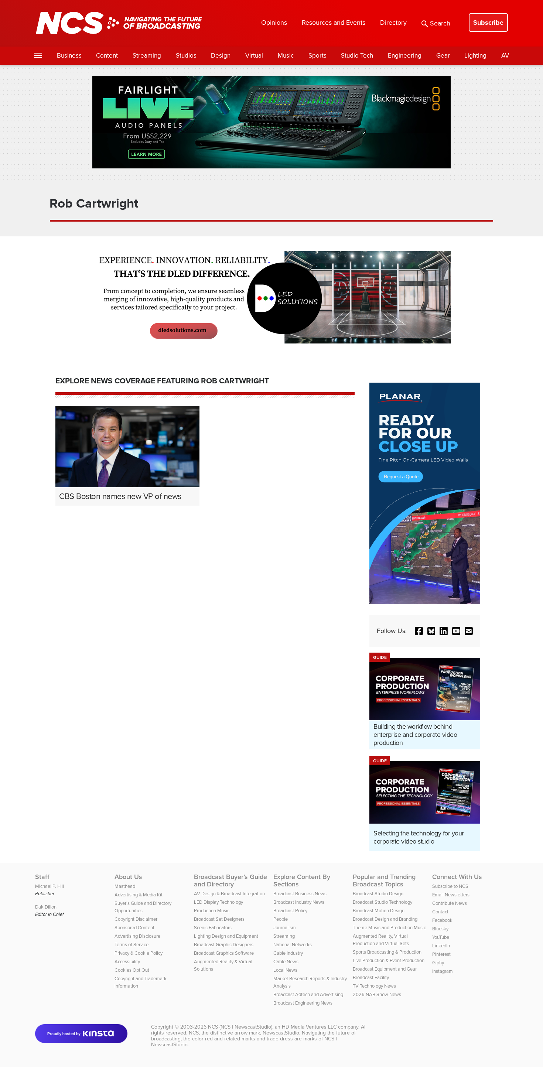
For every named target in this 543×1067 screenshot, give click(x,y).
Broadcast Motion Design (378, 910)
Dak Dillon (46, 906)
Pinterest (441, 954)
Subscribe (488, 22)
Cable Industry (288, 953)
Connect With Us (457, 876)
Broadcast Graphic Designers (223, 944)
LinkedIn (441, 945)
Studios (186, 55)
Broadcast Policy (290, 910)
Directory (393, 22)
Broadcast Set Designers (219, 919)
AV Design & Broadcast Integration (229, 893)
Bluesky (440, 928)
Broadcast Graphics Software (224, 953)
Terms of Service (131, 944)
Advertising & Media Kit (139, 894)
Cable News (285, 961)
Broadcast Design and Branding (385, 919)
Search (440, 23)
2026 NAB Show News (377, 994)
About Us (128, 876)
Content (107, 55)
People (280, 919)
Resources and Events (333, 22)
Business (69, 55)
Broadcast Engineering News (302, 1002)
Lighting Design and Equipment (226, 936)
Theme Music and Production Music (389, 927)
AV (505, 55)
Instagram (442, 971)
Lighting (475, 55)
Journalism (284, 927)
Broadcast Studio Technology (382, 902)
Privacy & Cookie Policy (139, 953)
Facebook (442, 920)
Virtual (254, 55)
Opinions (274, 22)
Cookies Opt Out (132, 970)
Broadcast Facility (371, 977)
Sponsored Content (134, 927)
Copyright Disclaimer (136, 919)
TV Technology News (374, 985)
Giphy (438, 962)
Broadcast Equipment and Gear (385, 968)
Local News (285, 970)
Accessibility (127, 961)
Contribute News (449, 903)
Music (286, 55)
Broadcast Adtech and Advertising (308, 994)
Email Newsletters (450, 894)
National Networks (292, 944)
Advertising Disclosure (137, 936)
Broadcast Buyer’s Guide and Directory (230, 880)
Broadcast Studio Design (378, 893)
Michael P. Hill (49, 886)
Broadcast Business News (300, 893)
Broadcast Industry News (298, 902)
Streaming (147, 55)
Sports (317, 55)
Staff (42, 876)
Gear (443, 55)
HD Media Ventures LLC (309, 1027)
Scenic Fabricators (213, 927)
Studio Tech (357, 55)
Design (220, 55)
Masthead (125, 886)
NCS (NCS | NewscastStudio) (240, 1027)
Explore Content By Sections (301, 880)
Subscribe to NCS (450, 886)
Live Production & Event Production (388, 960)
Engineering (404, 55)
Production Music (211, 910)
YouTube (440, 937)
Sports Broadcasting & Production (387, 951)
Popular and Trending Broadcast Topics (384, 880)
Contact (440, 911)
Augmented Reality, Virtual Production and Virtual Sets (381, 940)
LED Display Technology (218, 902)
